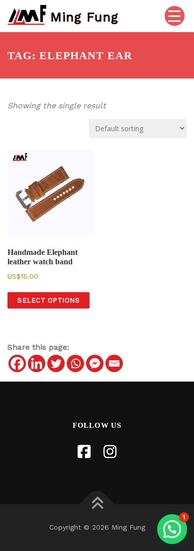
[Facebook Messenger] (94, 363)
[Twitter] (56, 363)
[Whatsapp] (75, 363)
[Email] (114, 363)
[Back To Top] (97, 504)
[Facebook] (17, 363)
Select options (48, 300)
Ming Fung (84, 16)
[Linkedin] (36, 363)
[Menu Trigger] (175, 16)
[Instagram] (109, 452)
